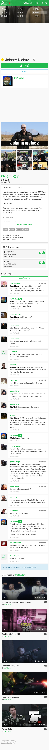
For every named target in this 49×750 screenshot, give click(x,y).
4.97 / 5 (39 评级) (5, 182)
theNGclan (19, 77)
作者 (20, 299)
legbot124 (13, 497)
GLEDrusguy (14, 556)
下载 (26, 66)
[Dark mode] (42, 3)
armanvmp (14, 510)
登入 (12, 567)
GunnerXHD (14, 391)
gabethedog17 (15, 314)
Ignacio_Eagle (15, 446)
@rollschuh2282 (16, 301)
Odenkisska (14, 486)
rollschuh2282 (15, 283)
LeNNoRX (13, 351)
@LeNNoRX (14, 407)
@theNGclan (14, 286)
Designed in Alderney (8, 740)
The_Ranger (14, 325)
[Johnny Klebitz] (24, 135)
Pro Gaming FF (15, 542)
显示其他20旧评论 (24, 278)
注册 (17, 567)
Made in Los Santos (8, 743)
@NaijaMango (15, 438)
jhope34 (13, 365)
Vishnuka (13, 380)
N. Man (12, 415)
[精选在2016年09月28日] (2, 60)
